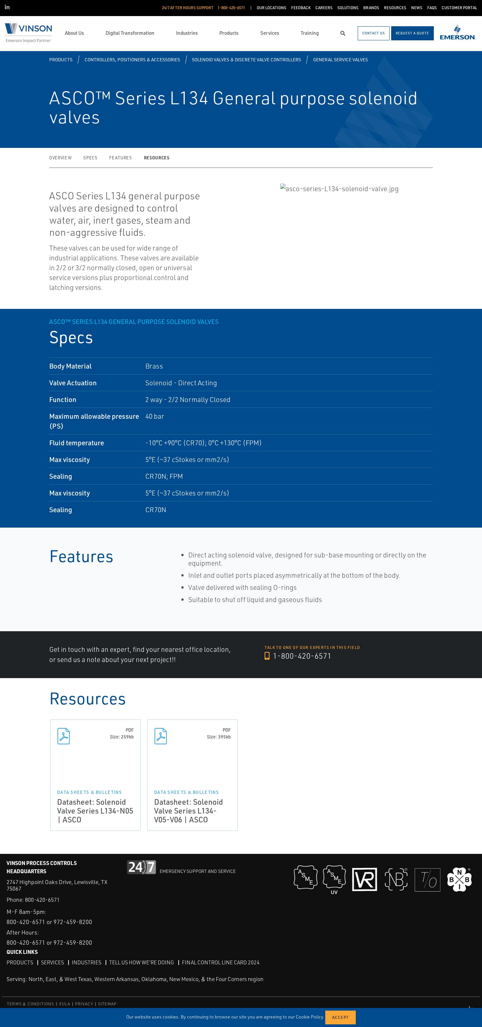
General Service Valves (340, 59)
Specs (90, 157)
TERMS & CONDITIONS (30, 1003)
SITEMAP (107, 1003)
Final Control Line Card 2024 (221, 962)
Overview (60, 157)
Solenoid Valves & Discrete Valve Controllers (246, 59)
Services (52, 962)
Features (120, 157)
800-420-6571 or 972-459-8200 (49, 921)
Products (60, 59)
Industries (86, 962)
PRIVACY (84, 1003)
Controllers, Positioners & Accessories (132, 59)
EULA (64, 1003)
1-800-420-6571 (301, 656)
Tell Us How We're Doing (141, 962)
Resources (157, 157)
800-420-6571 (42, 899)
